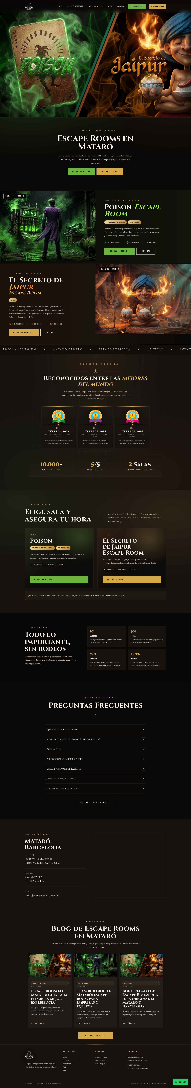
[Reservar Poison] (48, 64)
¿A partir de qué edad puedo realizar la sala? (95, 739)
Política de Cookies (145, 1083)
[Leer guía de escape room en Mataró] (49, 964)
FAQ (103, 6)
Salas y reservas (75, 6)
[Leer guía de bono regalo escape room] (141, 964)
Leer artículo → (38, 1023)
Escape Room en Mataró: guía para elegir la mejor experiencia (49, 997)
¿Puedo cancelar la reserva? (95, 788)
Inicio (59, 6)
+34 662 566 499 (34, 881)
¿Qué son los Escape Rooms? (95, 729)
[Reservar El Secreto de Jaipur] (143, 64)
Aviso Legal (134, 1083)
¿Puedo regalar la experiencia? (95, 758)
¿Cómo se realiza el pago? (95, 778)
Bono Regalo (92, 6)
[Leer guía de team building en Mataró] (95, 964)
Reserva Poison (137, 6)
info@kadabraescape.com (43, 895)
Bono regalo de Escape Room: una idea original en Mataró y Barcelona (140, 999)
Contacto (120, 6)
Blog (110, 6)
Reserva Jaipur (157, 6)
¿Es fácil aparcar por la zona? (95, 768)
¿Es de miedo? (95, 749)
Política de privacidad (159, 1083)
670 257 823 (96, 595)
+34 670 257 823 (34, 877)
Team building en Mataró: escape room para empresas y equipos (94, 999)
